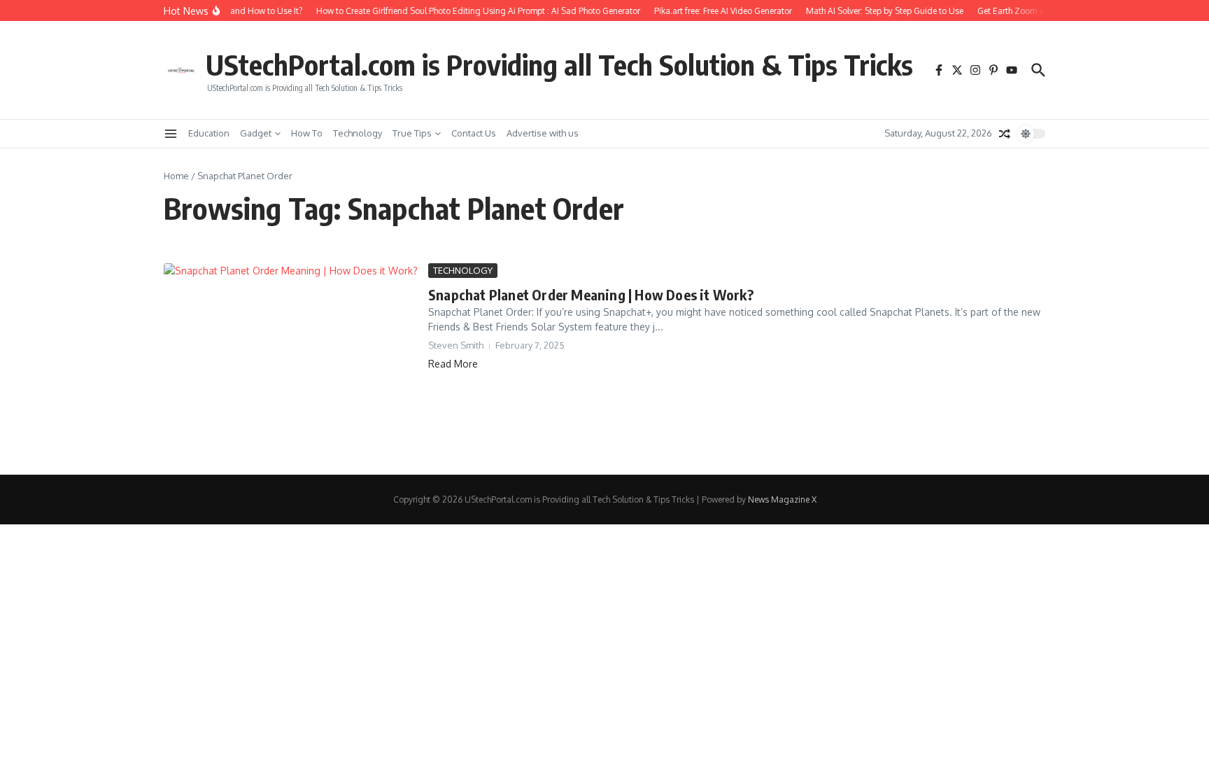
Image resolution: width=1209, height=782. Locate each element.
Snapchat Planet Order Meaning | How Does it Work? (591, 294)
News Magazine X (782, 499)
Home (176, 175)
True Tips (412, 133)
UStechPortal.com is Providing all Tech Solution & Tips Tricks (559, 64)
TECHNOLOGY (463, 270)
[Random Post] (1004, 133)
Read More (453, 364)
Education (208, 133)
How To (307, 133)
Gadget (255, 133)
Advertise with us (543, 133)
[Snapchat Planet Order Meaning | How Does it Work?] (291, 358)
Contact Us (473, 133)
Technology (357, 133)
